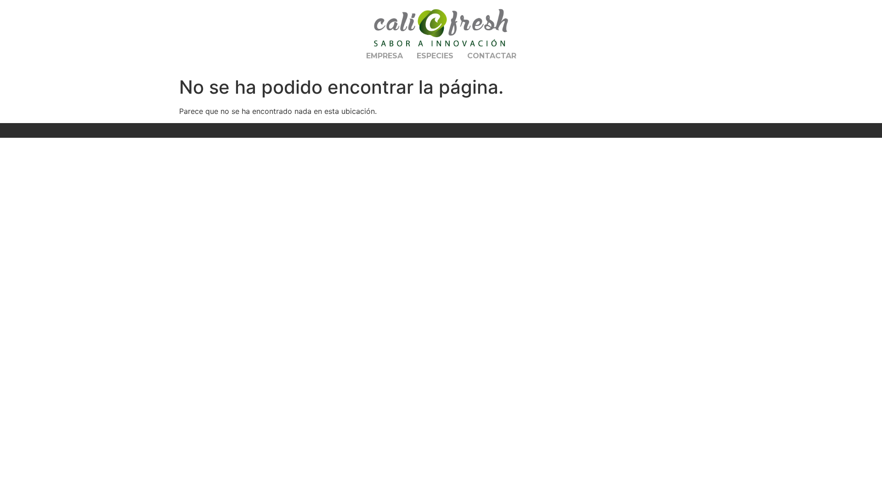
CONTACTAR (491, 55)
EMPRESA (384, 55)
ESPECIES (435, 55)
